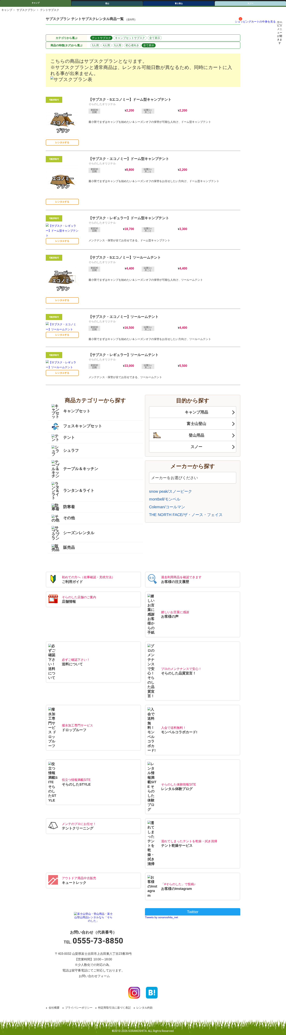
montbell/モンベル (164, 499)
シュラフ (71, 450)
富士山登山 (196, 423)
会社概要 (54, 1007)
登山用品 (196, 435)
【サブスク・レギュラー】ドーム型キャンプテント (129, 218)
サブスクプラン (26, 9)
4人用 (106, 45)
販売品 (69, 547)
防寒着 (69, 507)
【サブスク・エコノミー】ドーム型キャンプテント (129, 159)
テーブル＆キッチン (80, 468)
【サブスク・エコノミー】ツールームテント (124, 317)
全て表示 (154, 37)
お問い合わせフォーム (94, 976)
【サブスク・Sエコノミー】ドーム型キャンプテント (130, 99)
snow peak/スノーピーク (170, 491)
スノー (250, 3)
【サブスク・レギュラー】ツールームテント (124, 355)
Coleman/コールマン (167, 507)
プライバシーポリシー (78, 1007)
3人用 (95, 45)
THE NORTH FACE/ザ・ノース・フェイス (186, 515)
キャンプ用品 (196, 412)
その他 (69, 518)
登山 (107, 3)
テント (69, 437)
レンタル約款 (144, 1007)
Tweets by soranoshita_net (161, 917)
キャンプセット (76, 411)
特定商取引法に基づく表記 (114, 1007)
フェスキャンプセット (82, 426)
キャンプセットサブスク (130, 37)
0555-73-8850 (98, 940)
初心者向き (132, 45)
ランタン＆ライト (78, 490)
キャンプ (35, 3)
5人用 (117, 45)
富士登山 (179, 3)
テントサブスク (101, 37)
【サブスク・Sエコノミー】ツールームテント (125, 257)
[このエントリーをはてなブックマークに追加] (152, 992)
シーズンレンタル (78, 532)
